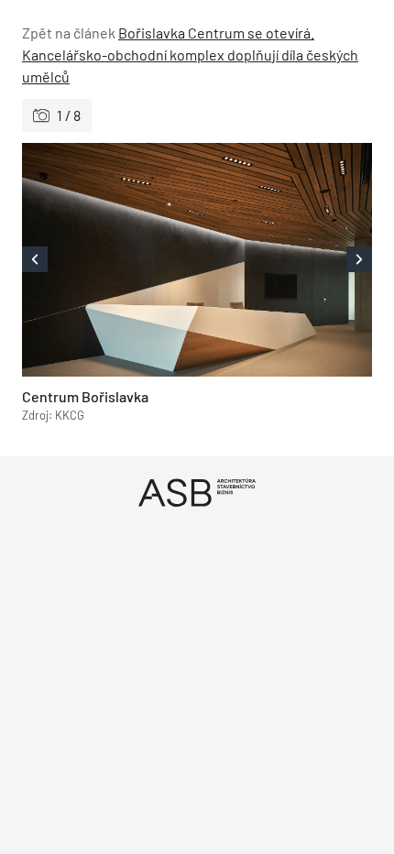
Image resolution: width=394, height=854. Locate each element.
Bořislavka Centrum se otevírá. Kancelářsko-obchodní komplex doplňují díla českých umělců (190, 54)
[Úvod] (197, 492)
